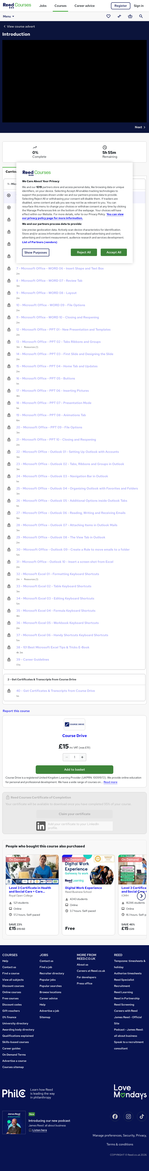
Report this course (16, 711)
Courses (61, 6)
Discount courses (13, 986)
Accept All (114, 252)
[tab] (14, 171)
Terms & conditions (120, 1144)
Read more (110, 782)
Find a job (46, 967)
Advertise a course (14, 1061)
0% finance (9, 1017)
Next (138, 127)
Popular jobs (48, 979)
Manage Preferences (107, 1135)
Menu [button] (7, 16)
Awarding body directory (18, 1029)
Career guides (11, 1048)
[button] (141, 896)
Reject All (84, 252)
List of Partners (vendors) (39, 242)
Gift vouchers (11, 1010)
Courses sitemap (13, 1067)
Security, (129, 1135)
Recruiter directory (52, 973)
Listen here (39, 1130)
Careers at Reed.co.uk (91, 971)
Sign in (139, 6)
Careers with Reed (126, 1010)
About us (82, 964)
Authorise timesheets (128, 973)
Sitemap (45, 1017)
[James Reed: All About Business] (14, 1122)
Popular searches (51, 986)
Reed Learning (123, 992)
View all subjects (13, 979)
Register (120, 6)
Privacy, (141, 1135)
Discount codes (12, 1004)
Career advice (84, 6)
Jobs (43, 6)
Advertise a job (49, 1010)
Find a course (10, 973)
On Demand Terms (14, 1054)
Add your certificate (62, 824)
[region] (74, 213)
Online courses (11, 992)
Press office (84, 983)
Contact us (9, 967)
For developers (86, 977)
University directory (15, 1023)
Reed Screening (124, 1004)
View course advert (21, 26)
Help (5, 961)
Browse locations (50, 992)
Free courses (10, 998)
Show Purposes (35, 252)
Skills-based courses (15, 1042)
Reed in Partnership (127, 998)
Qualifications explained (18, 1036)
